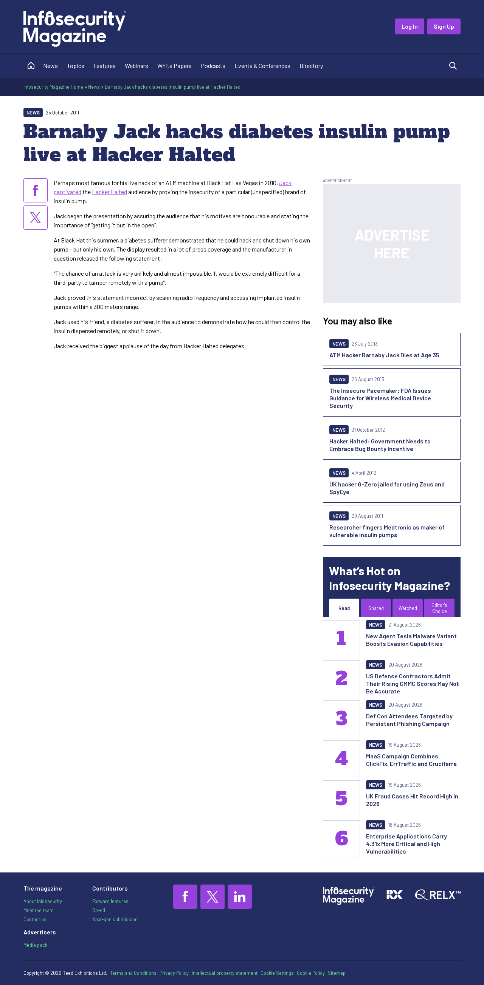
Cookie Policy (311, 973)
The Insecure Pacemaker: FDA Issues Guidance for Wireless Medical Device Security (380, 398)
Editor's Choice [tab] (439, 608)
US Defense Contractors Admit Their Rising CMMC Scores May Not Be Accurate (412, 683)
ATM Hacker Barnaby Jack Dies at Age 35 (384, 354)
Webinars (136, 65)
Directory (311, 65)
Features (104, 65)
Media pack (35, 945)
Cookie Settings (277, 973)
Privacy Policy (174, 973)
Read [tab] (344, 608)
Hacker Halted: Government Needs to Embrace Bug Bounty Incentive (380, 444)
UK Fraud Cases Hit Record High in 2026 (412, 799)
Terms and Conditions (133, 973)
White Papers (174, 65)
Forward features (110, 901)
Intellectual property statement (225, 973)
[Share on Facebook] (35, 190)
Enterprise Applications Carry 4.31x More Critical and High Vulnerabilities (406, 843)
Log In (410, 26)
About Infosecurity (42, 901)
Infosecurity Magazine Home (53, 87)
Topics (75, 65)
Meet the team (38, 910)
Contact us (35, 919)
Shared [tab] (376, 608)
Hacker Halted (109, 191)
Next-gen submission (115, 919)
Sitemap (337, 973)
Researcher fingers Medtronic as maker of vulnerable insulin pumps (387, 530)
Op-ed (98, 910)
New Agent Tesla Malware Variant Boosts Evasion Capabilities (411, 639)
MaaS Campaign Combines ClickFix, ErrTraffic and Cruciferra (411, 759)
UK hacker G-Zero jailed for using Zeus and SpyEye (387, 487)
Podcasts (213, 65)
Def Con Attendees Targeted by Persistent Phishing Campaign (409, 719)
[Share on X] (35, 217)
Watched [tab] (408, 608)
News (50, 65)
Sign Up (444, 26)
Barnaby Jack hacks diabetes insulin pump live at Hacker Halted (172, 87)
